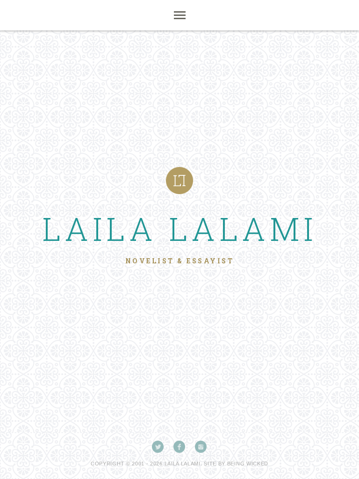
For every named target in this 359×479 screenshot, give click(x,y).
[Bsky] (158, 447)
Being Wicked (247, 463)
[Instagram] (201, 447)
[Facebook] (179, 447)
